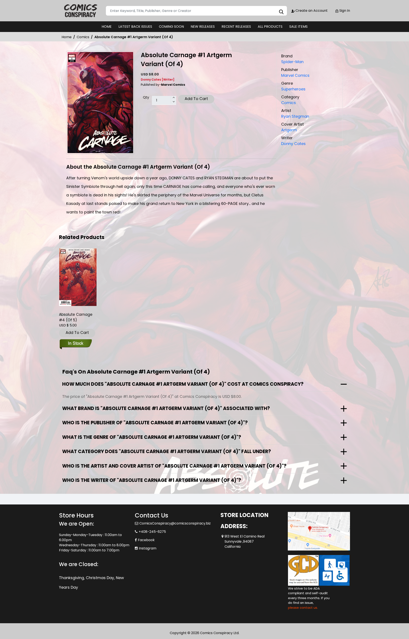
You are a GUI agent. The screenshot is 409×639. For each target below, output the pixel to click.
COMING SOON (171, 26)
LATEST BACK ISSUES (135, 26)
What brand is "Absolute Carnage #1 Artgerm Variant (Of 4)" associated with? (166, 408)
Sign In (344, 10)
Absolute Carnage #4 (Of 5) (75, 317)
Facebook (146, 540)
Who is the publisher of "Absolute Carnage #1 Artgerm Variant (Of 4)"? (155, 422)
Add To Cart (196, 98)
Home (67, 37)
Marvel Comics (295, 75)
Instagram (147, 548)
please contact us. (303, 607)
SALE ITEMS (298, 26)
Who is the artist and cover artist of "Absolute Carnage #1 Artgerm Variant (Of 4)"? (174, 466)
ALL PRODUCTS (270, 26)
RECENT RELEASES (236, 26)
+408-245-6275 (152, 531)
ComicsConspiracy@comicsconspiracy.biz (175, 523)
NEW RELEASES (203, 26)
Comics (83, 37)
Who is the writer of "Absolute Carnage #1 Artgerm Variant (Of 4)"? (151, 480)
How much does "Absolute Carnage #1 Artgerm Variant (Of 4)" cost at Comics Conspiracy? (183, 384)
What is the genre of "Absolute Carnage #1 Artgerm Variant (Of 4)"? (151, 437)
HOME (107, 26)
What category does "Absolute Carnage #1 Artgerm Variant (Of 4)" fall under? (166, 451)
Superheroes (293, 89)
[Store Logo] (80, 10)
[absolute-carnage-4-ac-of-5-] (78, 277)
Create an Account (311, 10)
